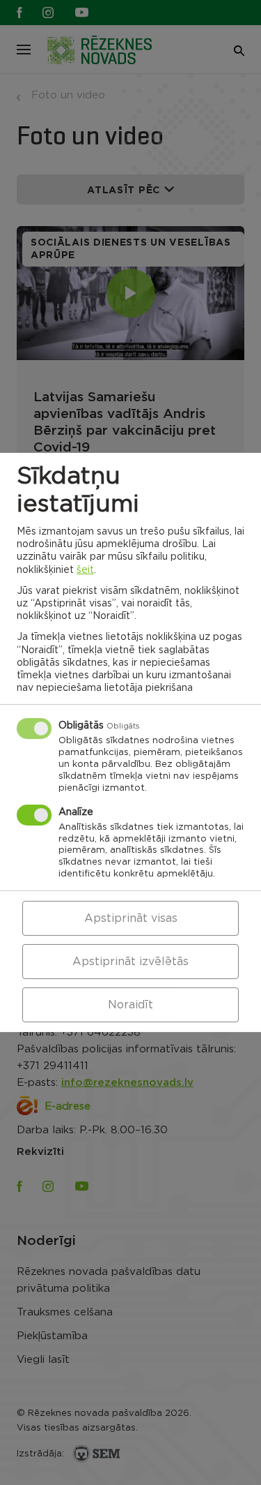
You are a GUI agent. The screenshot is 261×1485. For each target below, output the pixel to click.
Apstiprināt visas (130, 918)
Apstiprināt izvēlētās (130, 961)
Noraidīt (130, 1004)
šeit (85, 569)
